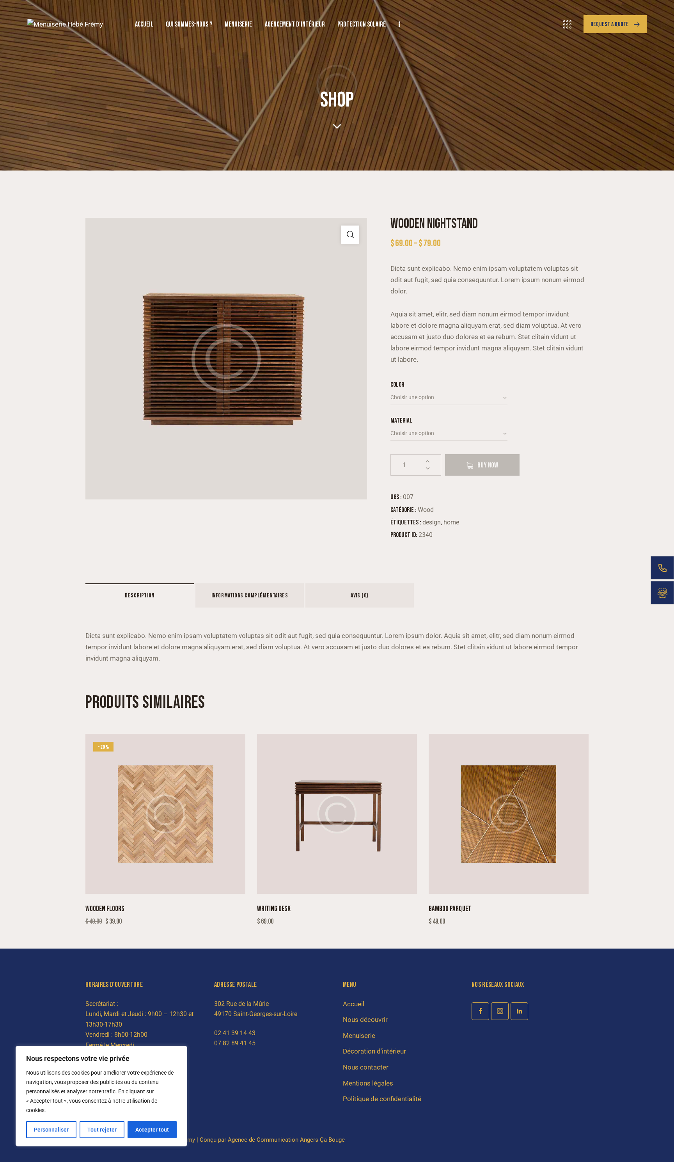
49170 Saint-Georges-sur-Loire (255, 1014)
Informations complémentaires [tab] (249, 595)
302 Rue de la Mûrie (241, 1003)
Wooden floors (104, 908)
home (451, 522)
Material (401, 421)
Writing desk (274, 908)
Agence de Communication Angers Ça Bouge (286, 1139)
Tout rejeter (102, 1129)
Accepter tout (152, 1129)
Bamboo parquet (450, 908)
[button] (350, 235)
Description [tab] (139, 595)
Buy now (487, 465)
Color (397, 385)
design (431, 522)
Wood (426, 509)
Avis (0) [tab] (360, 595)
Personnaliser (51, 1129)
